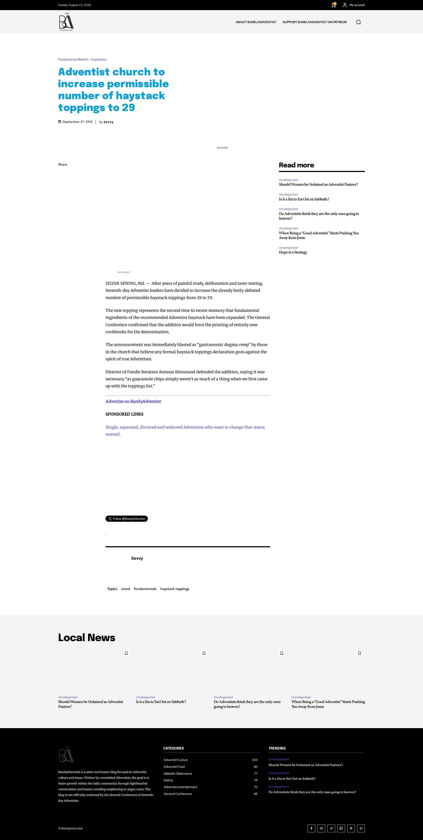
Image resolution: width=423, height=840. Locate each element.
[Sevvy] (116, 565)
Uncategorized (288, 180)
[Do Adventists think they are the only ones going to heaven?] (250, 670)
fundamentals (145, 589)
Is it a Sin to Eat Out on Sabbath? (304, 199)
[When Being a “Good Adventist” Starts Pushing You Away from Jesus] (328, 670)
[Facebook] (62, 175)
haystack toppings (174, 589)
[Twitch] (341, 828)
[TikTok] (331, 828)
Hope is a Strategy (293, 252)
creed (125, 589)
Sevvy (109, 122)
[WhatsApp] (62, 206)
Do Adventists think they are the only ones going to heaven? (319, 216)
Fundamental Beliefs (73, 59)
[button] (358, 22)
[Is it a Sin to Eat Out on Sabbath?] (172, 670)
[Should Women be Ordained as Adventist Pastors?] (95, 670)
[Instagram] (321, 828)
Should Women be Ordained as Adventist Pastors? (318, 184)
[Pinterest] (62, 196)
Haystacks (98, 59)
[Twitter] (62, 185)
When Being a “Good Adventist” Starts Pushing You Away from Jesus (319, 236)
